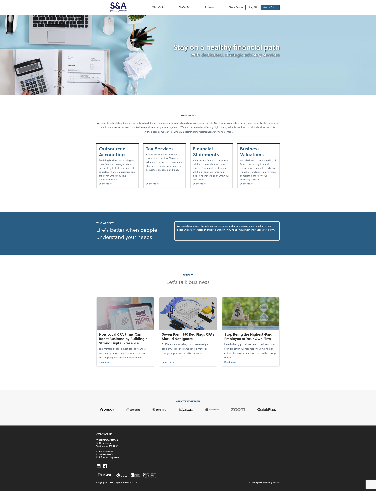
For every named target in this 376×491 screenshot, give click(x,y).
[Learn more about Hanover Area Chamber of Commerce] (135, 475)
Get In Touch (270, 7)
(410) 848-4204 (106, 454)
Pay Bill (253, 7)
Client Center (236, 7)
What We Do (158, 7)
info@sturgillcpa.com (109, 457)
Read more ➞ (125, 362)
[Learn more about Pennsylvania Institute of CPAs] (104, 475)
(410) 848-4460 (106, 451)
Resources (209, 7)
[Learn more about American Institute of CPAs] (122, 475)
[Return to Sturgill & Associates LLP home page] (118, 7)
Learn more (117, 183)
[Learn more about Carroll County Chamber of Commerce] (149, 475)
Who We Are (184, 7)
